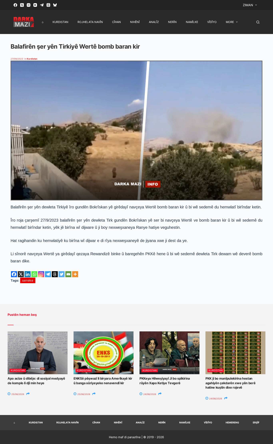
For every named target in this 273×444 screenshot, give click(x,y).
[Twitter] (62, 274)
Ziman (248, 5)
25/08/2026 (17, 394)
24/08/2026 (149, 394)
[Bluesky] (55, 5)
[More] (75, 274)
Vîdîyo (212, 22)
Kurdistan (60, 22)
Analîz (154, 22)
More (230, 22)
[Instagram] (28, 5)
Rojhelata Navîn (90, 22)
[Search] (257, 22)
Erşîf (256, 422)
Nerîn (172, 22)
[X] (21, 274)
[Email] (68, 274)
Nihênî (135, 22)
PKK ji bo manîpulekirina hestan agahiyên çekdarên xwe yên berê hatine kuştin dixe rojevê (230, 382)
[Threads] (48, 5)
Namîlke (192, 22)
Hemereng (232, 422)
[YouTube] (35, 5)
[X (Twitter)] (22, 5)
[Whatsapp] (34, 274)
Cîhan (116, 22)
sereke (27, 280)
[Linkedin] (28, 274)
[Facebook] (15, 5)
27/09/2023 (17, 58)
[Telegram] (42, 5)
